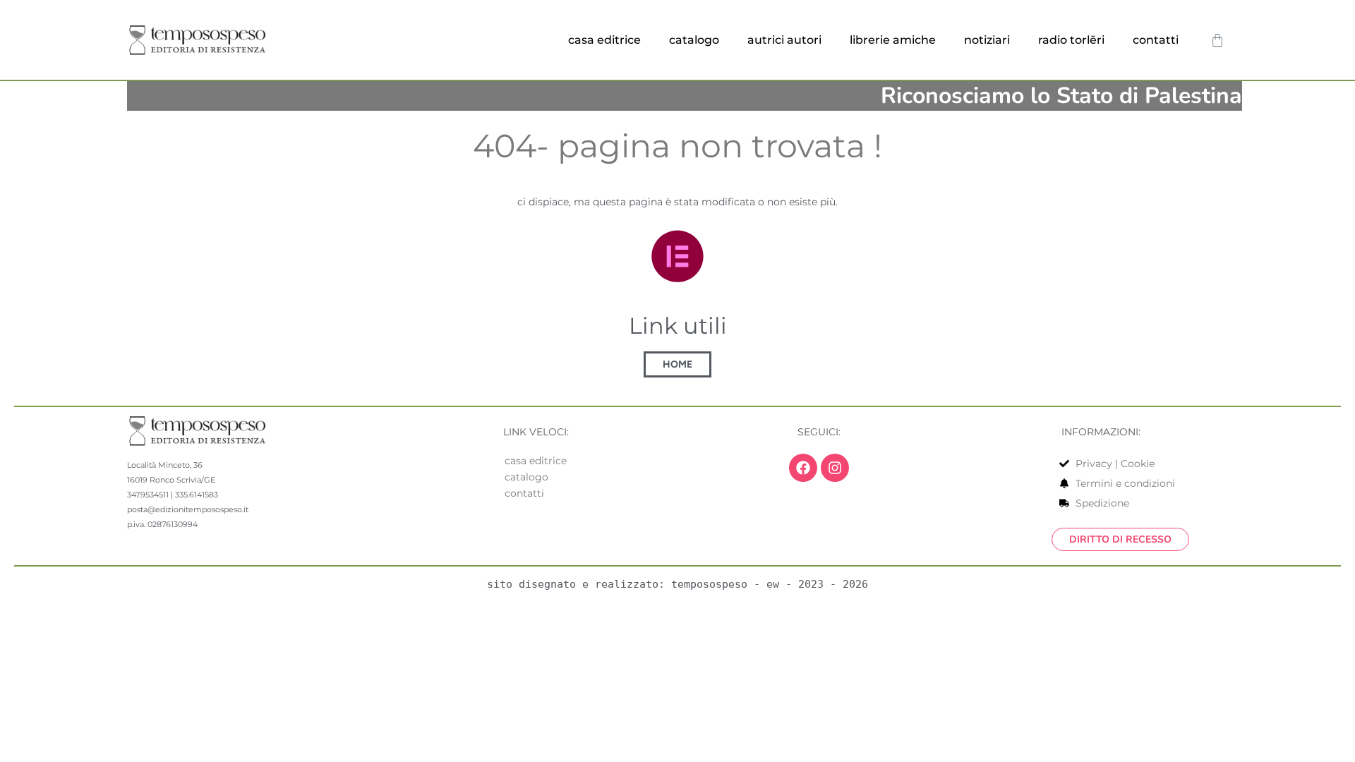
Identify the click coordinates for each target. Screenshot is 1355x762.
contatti (1156, 40)
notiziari (987, 40)
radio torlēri (1071, 40)
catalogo (694, 40)
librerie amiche (893, 40)
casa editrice (604, 40)
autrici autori (784, 40)
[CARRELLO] (1217, 40)
